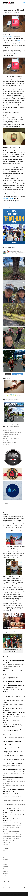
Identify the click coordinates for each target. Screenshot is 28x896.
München (5, 869)
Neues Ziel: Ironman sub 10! (9, 445)
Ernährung (5, 857)
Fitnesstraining (6, 859)
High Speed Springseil (8, 198)
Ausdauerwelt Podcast (10, 424)
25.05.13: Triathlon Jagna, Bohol (10, 814)
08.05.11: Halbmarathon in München (12, 845)
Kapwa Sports (15, 531)
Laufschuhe (5, 864)
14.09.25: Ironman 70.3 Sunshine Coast (13, 664)
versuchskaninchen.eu (8, 36)
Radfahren (5, 871)
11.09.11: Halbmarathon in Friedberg (12, 834)
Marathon (5, 866)
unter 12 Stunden (18, 587)
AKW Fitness (20, 40)
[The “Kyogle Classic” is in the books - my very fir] (14, 338)
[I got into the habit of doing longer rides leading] (14, 268)
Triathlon (5, 878)
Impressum (21, 894)
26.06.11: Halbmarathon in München (12, 836)
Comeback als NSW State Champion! (12, 432)
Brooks (4, 852)
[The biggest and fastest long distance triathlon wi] (14, 361)
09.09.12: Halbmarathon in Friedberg (12, 825)
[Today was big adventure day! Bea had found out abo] (14, 291)
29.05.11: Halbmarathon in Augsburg (12, 838)
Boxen (4, 850)
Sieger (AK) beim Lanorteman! (10, 442)
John (6, 12)
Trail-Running (6, 876)
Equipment (16, 12)
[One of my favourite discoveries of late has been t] (14, 314)
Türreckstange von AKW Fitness (10, 202)
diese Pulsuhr (18, 53)
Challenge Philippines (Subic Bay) (15, 552)
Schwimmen (6, 873)
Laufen (4, 862)
